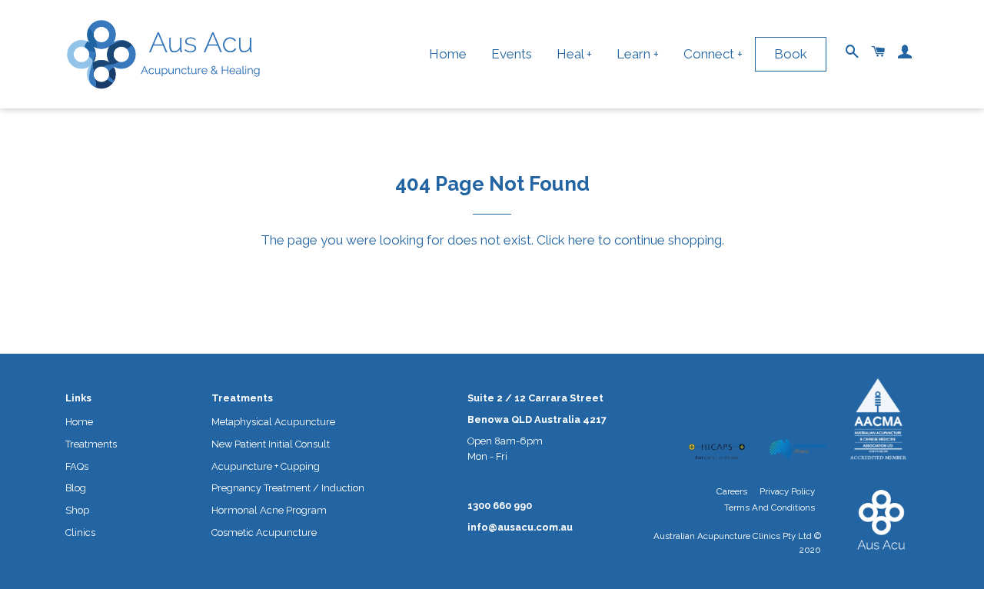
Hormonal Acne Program (269, 510)
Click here (566, 240)
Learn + (638, 54)
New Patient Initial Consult (270, 444)
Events (511, 54)
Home (448, 54)
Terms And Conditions (769, 507)
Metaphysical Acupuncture (273, 422)
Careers (731, 491)
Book (790, 54)
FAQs (76, 466)
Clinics (80, 532)
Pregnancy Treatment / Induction (287, 488)
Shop (77, 510)
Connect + (713, 54)
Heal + (574, 54)
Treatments (91, 444)
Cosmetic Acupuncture (264, 532)
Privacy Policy (787, 491)
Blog (75, 488)
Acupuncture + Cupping (265, 466)
